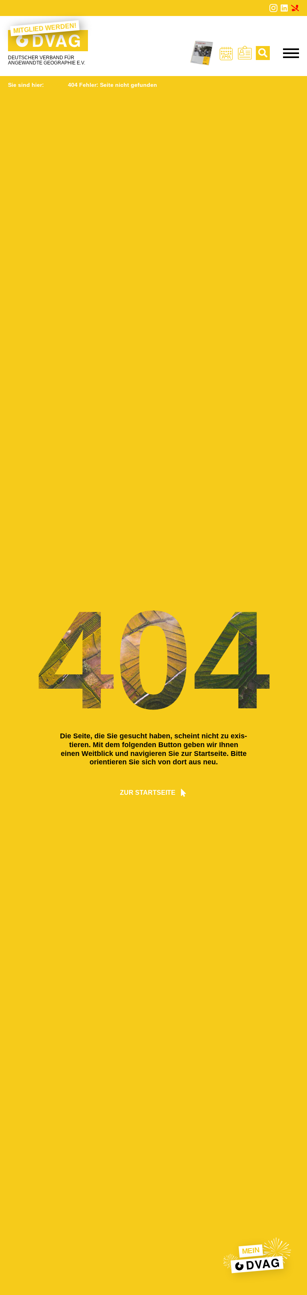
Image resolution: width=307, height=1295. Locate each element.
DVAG (53, 85)
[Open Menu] (291, 53)
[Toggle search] (263, 53)
